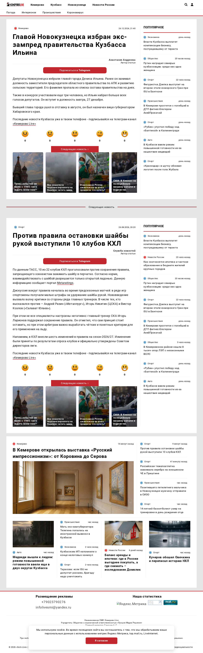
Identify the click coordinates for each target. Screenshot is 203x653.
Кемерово (23, 28)
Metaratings (65, 283)
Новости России (156, 257)
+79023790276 (54, 602)
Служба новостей (124, 250)
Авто (150, 140)
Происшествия (155, 101)
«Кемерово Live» (24, 123)
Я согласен (101, 640)
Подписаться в (74, 70)
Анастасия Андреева (122, 59)
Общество (153, 58)
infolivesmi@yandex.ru (53, 607)
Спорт (151, 79)
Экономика (153, 37)
